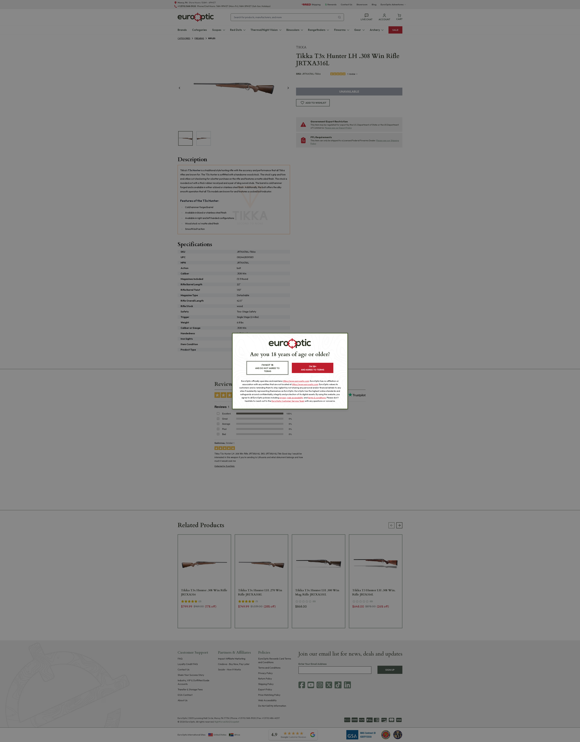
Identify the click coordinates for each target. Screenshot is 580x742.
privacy (282, 397)
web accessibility (295, 397)
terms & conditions (317, 397)
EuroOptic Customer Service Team (288, 401)
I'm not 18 (267, 368)
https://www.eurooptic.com (296, 381)
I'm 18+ (312, 368)
